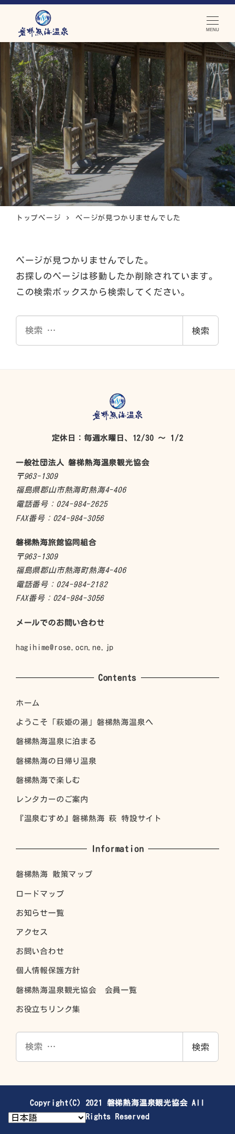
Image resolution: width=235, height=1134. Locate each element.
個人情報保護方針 (48, 970)
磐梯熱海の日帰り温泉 (56, 761)
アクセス (32, 932)
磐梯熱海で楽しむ (48, 780)
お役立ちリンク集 (48, 1009)
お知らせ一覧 (40, 913)
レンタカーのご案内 (52, 799)
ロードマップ (40, 894)
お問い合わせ (40, 951)
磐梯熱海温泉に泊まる (56, 741)
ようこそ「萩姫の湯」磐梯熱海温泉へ (85, 722)
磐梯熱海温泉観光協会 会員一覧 (76, 990)
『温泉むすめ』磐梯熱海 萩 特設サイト (89, 818)
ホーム (28, 703)
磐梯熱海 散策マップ (54, 874)
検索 (200, 330)
